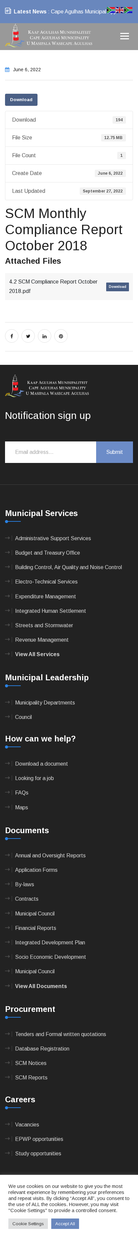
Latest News (30, 11)
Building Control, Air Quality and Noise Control (68, 567)
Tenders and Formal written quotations (60, 1034)
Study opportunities (38, 1153)
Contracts (27, 899)
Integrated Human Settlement (50, 611)
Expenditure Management (45, 596)
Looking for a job (34, 778)
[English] (120, 9)
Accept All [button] (65, 1223)
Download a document (41, 764)
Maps (21, 807)
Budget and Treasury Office (47, 553)
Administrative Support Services (53, 538)
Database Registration (42, 1049)
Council (23, 717)
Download (21, 99)
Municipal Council (35, 913)
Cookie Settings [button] (28, 1223)
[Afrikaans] (111, 9)
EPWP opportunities (39, 1139)
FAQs (21, 793)
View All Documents (41, 986)
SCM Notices (31, 1063)
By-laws (24, 884)
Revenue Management (42, 640)
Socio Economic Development (50, 957)
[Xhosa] (128, 9)
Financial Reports (35, 928)
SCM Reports (31, 1077)
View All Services (37, 654)
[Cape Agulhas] (48, 36)
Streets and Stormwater (44, 625)
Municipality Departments (45, 703)
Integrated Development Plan (50, 942)
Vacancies (27, 1124)
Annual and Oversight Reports (50, 855)
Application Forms (36, 870)
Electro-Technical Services (46, 582)
